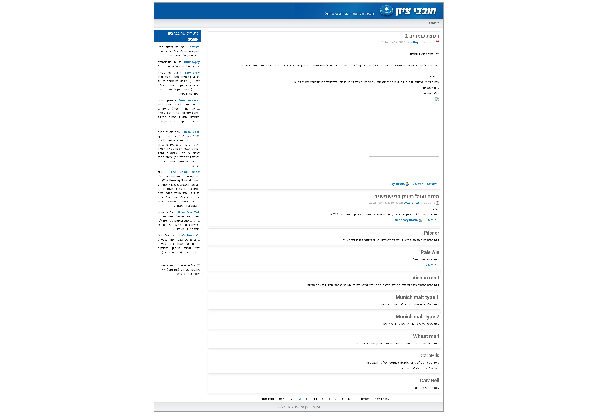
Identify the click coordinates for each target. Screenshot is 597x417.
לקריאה (432, 184)
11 (307, 399)
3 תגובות (418, 184)
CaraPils (429, 355)
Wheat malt (426, 336)
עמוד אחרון (267, 399)
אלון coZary (411, 203)
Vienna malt (425, 277)
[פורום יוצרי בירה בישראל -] (369, 18)
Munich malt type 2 (417, 316)
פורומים (434, 23)
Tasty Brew (191, 73)
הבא (281, 399)
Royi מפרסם (397, 184)
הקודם (365, 399)
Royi (416, 42)
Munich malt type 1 (417, 297)
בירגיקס (193, 47)
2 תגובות (431, 265)
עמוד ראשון (382, 399)
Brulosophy (191, 62)
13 (290, 399)
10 (315, 399)
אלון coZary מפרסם (405, 220)
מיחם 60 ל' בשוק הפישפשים (406, 196)
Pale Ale (430, 252)
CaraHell (429, 380)
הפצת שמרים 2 (422, 36)
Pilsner (431, 233)
